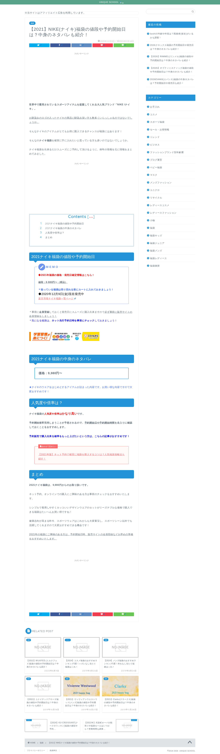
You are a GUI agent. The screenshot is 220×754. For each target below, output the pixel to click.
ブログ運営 (156, 159)
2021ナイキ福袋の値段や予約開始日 (64, 223)
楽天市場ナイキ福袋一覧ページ (55, 298)
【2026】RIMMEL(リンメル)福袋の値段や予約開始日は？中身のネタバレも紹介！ (171, 58)
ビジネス (155, 144)
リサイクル (156, 197)
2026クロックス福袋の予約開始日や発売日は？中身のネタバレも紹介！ (172, 47)
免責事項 (53, 750)
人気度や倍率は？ (54, 232)
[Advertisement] (81, 77)
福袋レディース (158, 258)
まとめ (48, 237)
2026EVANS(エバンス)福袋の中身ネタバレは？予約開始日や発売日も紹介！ (172, 81)
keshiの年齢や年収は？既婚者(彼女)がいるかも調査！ (172, 36)
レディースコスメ (159, 205)
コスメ (153, 114)
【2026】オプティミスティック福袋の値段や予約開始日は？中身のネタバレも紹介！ (172, 70)
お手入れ (155, 107)
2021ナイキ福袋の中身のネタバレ (63, 228)
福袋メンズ (156, 250)
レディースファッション (163, 212)
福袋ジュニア (157, 243)
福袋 (32, 23)
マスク (153, 175)
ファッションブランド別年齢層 (167, 152)
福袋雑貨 (155, 265)
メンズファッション (161, 182)
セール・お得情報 (159, 129)
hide (91, 217)
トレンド (155, 137)
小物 (152, 220)
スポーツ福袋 (157, 122)
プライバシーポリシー (36, 750)
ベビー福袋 (156, 167)
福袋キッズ (156, 235)
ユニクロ (155, 190)
